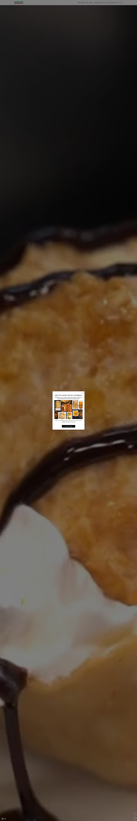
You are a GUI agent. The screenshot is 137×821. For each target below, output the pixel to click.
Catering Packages (68, 426)
